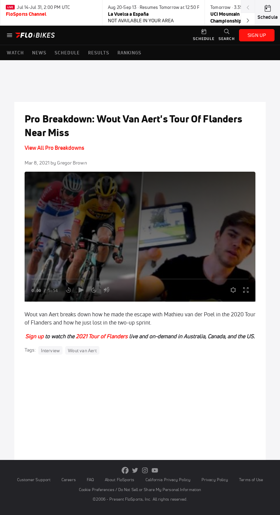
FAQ (90, 479)
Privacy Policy (214, 479)
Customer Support (34, 479)
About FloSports (119, 479)
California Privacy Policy (168, 479)
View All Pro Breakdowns (54, 147)
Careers (68, 479)
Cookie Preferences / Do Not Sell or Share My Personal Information (140, 489)
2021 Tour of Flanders (102, 336)
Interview (50, 350)
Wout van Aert (82, 350)
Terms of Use (251, 479)
